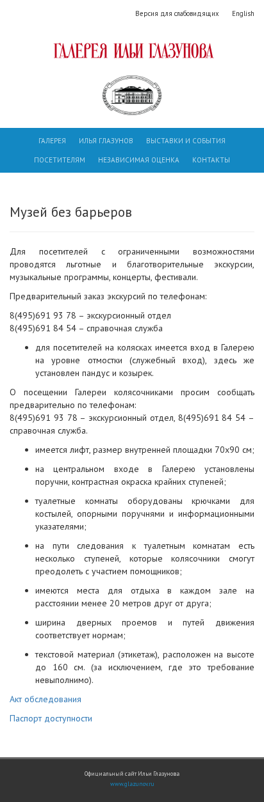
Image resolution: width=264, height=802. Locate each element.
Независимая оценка (138, 159)
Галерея (52, 140)
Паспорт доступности (51, 718)
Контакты (211, 159)
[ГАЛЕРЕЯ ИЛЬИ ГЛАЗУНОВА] (132, 50)
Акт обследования (45, 699)
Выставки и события (186, 140)
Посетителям (59, 159)
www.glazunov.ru (132, 784)
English (243, 13)
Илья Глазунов (106, 140)
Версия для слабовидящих (177, 13)
